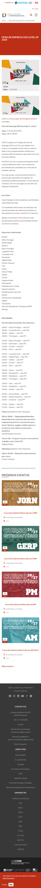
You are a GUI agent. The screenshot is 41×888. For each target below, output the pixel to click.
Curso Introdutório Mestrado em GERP (20, 558)
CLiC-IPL (20, 835)
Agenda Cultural (20, 778)
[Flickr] (31, 696)
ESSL (20, 821)
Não (11, 884)
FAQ (20, 773)
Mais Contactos (20, 744)
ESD (20, 803)
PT (33, 9)
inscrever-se (17, 213)
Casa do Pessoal (20, 844)
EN (36, 9)
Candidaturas (9, 2)
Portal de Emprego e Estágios (20, 783)
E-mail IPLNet (20, 760)
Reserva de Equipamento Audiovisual (20, 787)
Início (4, 21)
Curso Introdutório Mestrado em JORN (20, 513)
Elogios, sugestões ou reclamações (20, 687)
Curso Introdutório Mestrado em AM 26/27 (20, 650)
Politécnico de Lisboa (20, 798)
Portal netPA (20, 755)
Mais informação (8, 878)
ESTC (20, 817)
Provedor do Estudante (20, 769)
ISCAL (20, 831)
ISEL (20, 826)
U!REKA (20, 849)
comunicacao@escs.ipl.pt (20, 732)
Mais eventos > (8, 666)
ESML (20, 812)
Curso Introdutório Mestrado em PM (20, 604)
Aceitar (4, 885)
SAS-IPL (20, 840)
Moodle (20, 764)
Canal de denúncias (20, 691)
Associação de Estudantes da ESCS (23, 119)
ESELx (20, 807)
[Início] (18, 15)
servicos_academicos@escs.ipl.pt (20, 739)
